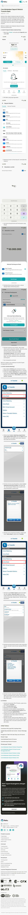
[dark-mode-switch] (24, 1)
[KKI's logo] (17, 885)
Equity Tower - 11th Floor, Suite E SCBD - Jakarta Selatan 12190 (11, 826)
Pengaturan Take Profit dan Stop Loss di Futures (13, 734)
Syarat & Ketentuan (5, 865)
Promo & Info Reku (5, 853)
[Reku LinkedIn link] (2, 830)
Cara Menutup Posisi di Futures (8, 741)
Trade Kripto (4, 836)
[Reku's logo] (4, 2)
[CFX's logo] (23, 881)
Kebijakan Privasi (5, 867)
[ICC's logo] (6, 886)
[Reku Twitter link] (7, 830)
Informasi (3, 849)
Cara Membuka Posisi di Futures (9, 739)
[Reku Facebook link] (13, 830)
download (14, 809)
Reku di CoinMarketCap (6, 863)
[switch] (21, 2)
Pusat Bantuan (4, 851)
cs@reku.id (5, 823)
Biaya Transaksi (4, 848)
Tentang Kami (4, 860)
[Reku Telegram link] (10, 830)
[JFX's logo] (5, 889)
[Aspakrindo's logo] (15, 895)
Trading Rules (4, 846)
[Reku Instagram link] (4, 830)
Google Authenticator (6, 855)
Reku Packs (3, 841)
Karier (2, 861)
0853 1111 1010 (10, 875)
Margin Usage (4, 737)
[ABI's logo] (6, 895)
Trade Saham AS (5, 838)
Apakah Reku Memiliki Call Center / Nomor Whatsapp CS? (13, 731)
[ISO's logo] (16, 881)
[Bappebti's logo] (4, 881)
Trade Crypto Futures (6, 839)
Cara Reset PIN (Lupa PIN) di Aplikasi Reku (11, 728)
